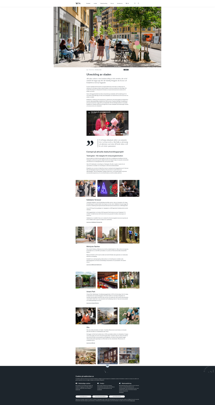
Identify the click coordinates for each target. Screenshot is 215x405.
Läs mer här (78, 389)
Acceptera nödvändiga (100, 396)
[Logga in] (135, 3)
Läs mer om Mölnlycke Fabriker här (94, 264)
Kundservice (120, 3)
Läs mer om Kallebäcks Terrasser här (94, 222)
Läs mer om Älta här (91, 343)
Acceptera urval (117, 396)
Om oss (112, 3)
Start (87, 69)
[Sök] (138, 3)
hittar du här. (132, 400)
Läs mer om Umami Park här (93, 303)
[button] (124, 70)
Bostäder (88, 3)
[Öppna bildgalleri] (86, 188)
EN (128, 3)
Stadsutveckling (103, 3)
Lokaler (95, 3)
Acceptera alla (83, 396)
